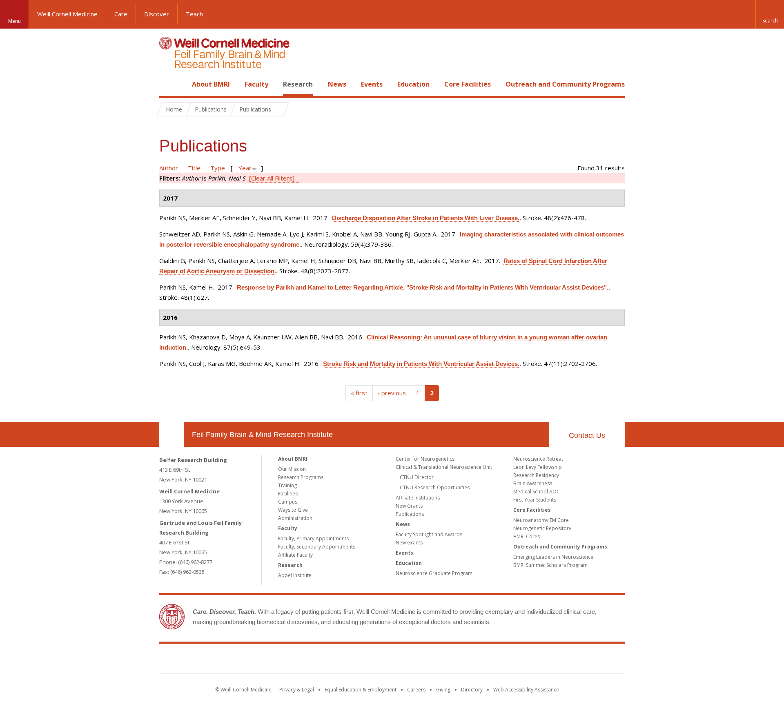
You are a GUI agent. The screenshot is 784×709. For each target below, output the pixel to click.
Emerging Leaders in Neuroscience (553, 556)
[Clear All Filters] (271, 178)
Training (287, 485)
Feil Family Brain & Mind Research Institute (262, 434)
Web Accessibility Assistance (526, 689)
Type (217, 168)
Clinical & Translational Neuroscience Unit (444, 467)
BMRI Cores (526, 536)
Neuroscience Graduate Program (434, 573)
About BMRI (211, 84)
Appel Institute (295, 575)
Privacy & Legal (296, 689)
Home (168, 84)
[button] (769, 14)
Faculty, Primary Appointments (313, 538)
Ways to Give (293, 509)
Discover (156, 14)
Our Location (171, 434)
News (337, 84)
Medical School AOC (536, 491)
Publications (410, 514)
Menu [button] (14, 21)
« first (359, 393)
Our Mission (292, 469)
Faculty (256, 84)
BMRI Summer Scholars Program (550, 565)
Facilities (288, 493)
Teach (194, 14)
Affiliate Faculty (295, 554)
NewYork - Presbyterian (460, 660)
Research (298, 84)
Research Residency (536, 475)
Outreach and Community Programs (565, 84)
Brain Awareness (532, 483)
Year (245, 168)
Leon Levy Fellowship (537, 467)
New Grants (409, 505)
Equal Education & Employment (360, 689)
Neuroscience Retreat (538, 458)
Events (372, 84)
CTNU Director (417, 477)
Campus (287, 501)
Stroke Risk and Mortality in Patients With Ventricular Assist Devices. (421, 363)
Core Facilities (467, 84)
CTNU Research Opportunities (435, 487)
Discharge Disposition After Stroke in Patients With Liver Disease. (425, 217)
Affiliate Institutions (418, 497)
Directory (472, 689)
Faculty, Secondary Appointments (316, 546)
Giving (443, 689)
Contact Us (587, 435)
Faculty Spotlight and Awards (429, 534)
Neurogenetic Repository (542, 528)
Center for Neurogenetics (425, 458)
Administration (295, 518)
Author (168, 168)
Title (194, 168)
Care (120, 14)
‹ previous (392, 393)
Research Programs (300, 477)
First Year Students (534, 499)
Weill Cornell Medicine (67, 14)
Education (413, 84)
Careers (416, 689)
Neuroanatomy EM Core (541, 520)
